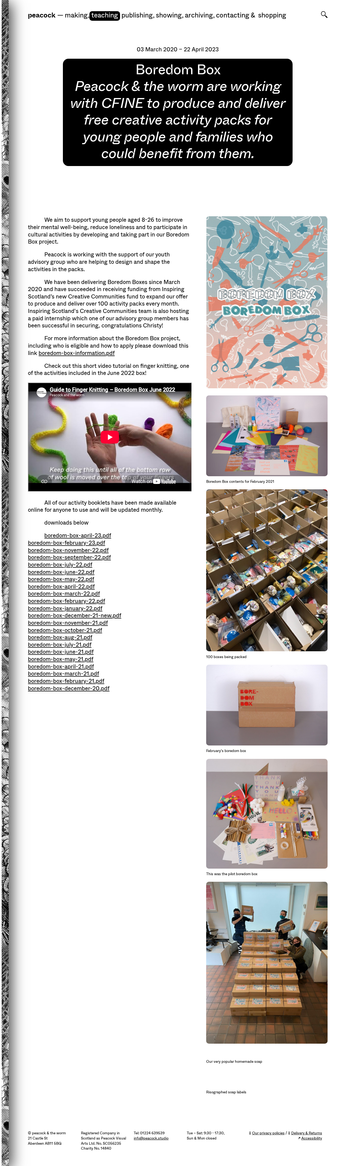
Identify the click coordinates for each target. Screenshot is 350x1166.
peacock (42, 15)
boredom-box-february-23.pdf (66, 543)
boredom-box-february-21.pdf (66, 681)
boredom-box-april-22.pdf (61, 586)
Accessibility (311, 1138)
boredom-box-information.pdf (77, 353)
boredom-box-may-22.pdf (61, 579)
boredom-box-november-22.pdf (68, 550)
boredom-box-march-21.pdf (63, 674)
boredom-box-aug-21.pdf (60, 637)
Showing (170, 15)
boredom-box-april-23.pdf (77, 535)
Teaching (104, 15)
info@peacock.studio (151, 1138)
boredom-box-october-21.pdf (65, 630)
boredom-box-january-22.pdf (65, 608)
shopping (272, 15)
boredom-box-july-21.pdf (59, 645)
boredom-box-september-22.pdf (69, 557)
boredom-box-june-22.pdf (61, 572)
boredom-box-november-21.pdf (68, 623)
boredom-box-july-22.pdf (60, 565)
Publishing (138, 15)
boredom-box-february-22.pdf (66, 601)
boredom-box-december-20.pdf (68, 688)
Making (77, 15)
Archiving (200, 15)
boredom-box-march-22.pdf (64, 594)
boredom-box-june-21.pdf (61, 652)
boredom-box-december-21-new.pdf (74, 615)
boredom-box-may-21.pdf (60, 659)
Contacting (232, 15)
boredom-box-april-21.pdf (61, 666)
